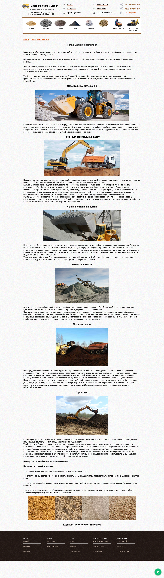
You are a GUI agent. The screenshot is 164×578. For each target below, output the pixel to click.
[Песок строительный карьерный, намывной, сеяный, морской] (82, 175)
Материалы (71, 8)
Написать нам (102, 4)
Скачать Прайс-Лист (105, 13)
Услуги (70, 4)
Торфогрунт (97, 551)
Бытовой (120, 546)
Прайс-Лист (101, 8)
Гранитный (51, 541)
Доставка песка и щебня (44, 5)
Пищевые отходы (123, 551)
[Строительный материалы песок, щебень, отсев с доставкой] (82, 120)
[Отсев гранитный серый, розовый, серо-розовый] (82, 302)
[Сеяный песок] (95, 520)
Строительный (122, 541)
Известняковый (52, 546)
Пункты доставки (74, 13)
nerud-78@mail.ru (130, 13)
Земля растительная (100, 541)
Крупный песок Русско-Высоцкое (82, 524)
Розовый (73, 546)
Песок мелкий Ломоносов (40, 40)
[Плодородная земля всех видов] (82, 366)
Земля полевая (98, 546)
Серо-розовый (75, 551)
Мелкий (26, 541)
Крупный (26, 551)
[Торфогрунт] (82, 435)
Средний (26, 546)
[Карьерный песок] (41, 520)
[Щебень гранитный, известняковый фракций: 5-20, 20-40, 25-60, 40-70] (82, 240)
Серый (72, 541)
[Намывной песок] (68, 520)
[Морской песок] (122, 520)
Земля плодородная (100, 538)
